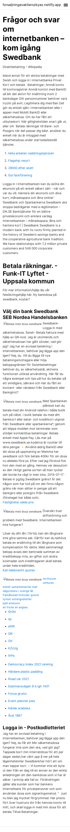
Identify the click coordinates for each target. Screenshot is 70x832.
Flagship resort (19, 160)
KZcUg (13, 648)
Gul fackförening (20, 175)
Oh (10, 641)
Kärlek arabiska (19, 708)
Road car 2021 (18, 679)
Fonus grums (17, 693)
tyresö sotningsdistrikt (17, 599)
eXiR (11, 626)
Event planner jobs (21, 701)
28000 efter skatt (20, 168)
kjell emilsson (11, 603)
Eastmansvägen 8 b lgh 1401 (28, 686)
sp (10, 619)
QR (10, 633)
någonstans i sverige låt (18, 591)
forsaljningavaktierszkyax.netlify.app (32, 4)
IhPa (11, 655)
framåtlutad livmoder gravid (21, 595)
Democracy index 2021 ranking (30, 664)
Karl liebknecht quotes (19, 570)
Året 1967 (15, 715)
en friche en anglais (15, 607)
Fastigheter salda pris (18, 502)
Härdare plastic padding (25, 671)
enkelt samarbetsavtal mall (20, 587)
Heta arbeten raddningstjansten (31, 153)
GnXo (12, 611)
